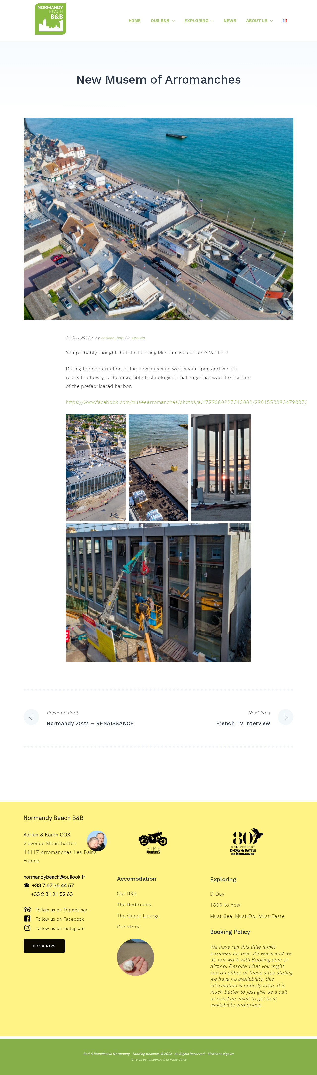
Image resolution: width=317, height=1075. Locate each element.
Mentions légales (221, 1054)
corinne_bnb (112, 337)
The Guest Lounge (138, 915)
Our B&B (160, 20)
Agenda (138, 337)
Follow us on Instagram (59, 928)
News (230, 20)
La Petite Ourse (176, 1059)
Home (135, 20)
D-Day (217, 894)
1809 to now (225, 905)
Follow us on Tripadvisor (61, 910)
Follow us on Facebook (59, 919)
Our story (128, 927)
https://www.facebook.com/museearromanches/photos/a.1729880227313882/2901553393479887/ (186, 402)
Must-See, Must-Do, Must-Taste (247, 916)
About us (257, 20)
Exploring (196, 20)
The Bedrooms (134, 904)
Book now (44, 946)
